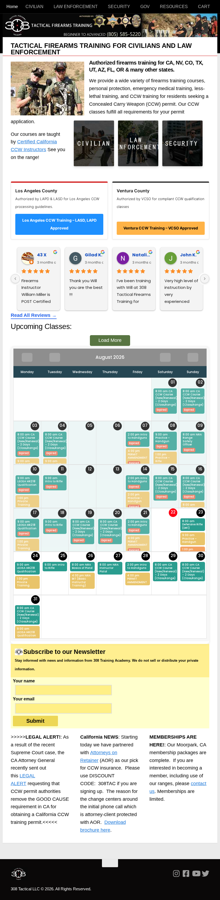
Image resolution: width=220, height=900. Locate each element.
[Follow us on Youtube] (196, 873)
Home (12, 6)
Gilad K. (93, 255)
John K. (188, 255)
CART (204, 6)
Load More (110, 340)
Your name (24, 681)
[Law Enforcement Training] (138, 143)
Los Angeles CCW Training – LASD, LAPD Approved (59, 224)
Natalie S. (141, 255)
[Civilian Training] (94, 143)
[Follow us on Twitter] (205, 873)
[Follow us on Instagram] (176, 873)
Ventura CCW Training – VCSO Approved (160, 228)
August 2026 (110, 357)
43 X (41, 255)
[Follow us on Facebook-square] (186, 873)
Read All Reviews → (34, 315)
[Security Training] (182, 143)
